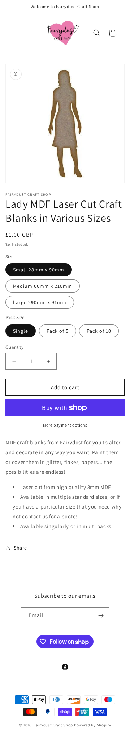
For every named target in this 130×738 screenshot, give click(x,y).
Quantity (14, 347)
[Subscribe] (101, 615)
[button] (14, 33)
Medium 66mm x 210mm (42, 286)
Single (20, 331)
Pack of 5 (58, 331)
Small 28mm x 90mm (38, 269)
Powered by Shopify (92, 724)
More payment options (65, 425)
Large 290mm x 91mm (39, 302)
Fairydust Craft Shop (53, 724)
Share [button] (20, 547)
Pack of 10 (99, 331)
